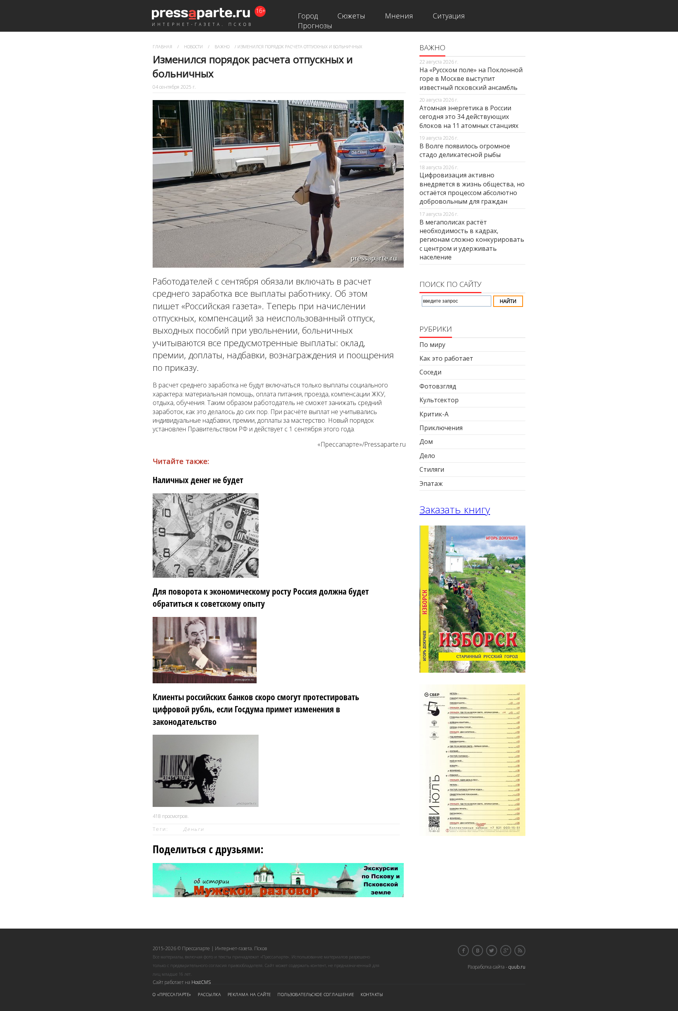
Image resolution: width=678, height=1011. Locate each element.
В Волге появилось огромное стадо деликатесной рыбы (464, 150)
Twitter (491, 950)
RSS (519, 950)
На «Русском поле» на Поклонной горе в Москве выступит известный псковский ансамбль (471, 79)
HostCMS (201, 982)
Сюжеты (351, 15)
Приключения (441, 427)
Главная (162, 46)
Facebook (463, 950)
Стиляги (431, 469)
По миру (432, 344)
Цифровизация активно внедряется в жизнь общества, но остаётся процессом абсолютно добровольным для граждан (472, 188)
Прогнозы (315, 25)
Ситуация (449, 15)
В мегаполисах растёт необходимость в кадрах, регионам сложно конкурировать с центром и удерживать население (471, 240)
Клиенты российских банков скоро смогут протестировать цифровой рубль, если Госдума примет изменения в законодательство (256, 709)
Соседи (430, 372)
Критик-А (433, 414)
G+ (505, 950)
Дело (427, 455)
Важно (222, 46)
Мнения (399, 15)
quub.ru (516, 967)
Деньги (193, 829)
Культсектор (439, 400)
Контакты (372, 994)
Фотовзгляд (437, 386)
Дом (426, 441)
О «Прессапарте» (172, 994)
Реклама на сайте (249, 994)
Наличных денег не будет (198, 480)
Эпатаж (431, 483)
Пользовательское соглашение (315, 994)
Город (308, 15)
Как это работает (446, 358)
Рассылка (209, 994)
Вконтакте (477, 950)
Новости (193, 46)
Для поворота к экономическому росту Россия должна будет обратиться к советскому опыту (261, 597)
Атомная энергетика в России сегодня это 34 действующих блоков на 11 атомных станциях (468, 117)
